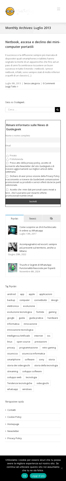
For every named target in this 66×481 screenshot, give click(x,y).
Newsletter (13, 431)
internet (38, 335)
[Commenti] (51, 218)
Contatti (11, 409)
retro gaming (49, 347)
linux (9, 341)
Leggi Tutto (10, 86)
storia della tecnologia (46, 365)
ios (48, 335)
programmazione (28, 347)
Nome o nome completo (17, 135)
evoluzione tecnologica (19, 312)
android (11, 294)
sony (41, 359)
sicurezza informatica (33, 353)
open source (23, 341)
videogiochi (43, 383)
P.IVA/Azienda (16, 159)
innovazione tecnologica (20, 329)
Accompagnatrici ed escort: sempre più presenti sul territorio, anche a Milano (38, 248)
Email (8, 145)
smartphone (13, 359)
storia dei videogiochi (18, 365)
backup (11, 300)
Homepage (13, 424)
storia (52, 359)
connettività (40, 300)
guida (22, 317)
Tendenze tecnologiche (19, 383)
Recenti (32, 218)
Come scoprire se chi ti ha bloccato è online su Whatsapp (38, 228)
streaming (12, 371)
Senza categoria (32, 83)
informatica (13, 323)
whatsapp (12, 389)
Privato (13, 155)
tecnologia (31, 377)
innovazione (30, 323)
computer (25, 300)
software (29, 359)
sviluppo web (14, 377)
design (54, 300)
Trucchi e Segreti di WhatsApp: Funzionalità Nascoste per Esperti (37, 266)
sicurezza (12, 353)
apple (32, 294)
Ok (24, 475)
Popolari (14, 218)
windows (27, 389)
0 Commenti (49, 83)
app (22, 294)
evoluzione (29, 306)
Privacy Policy (14, 438)
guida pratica (36, 317)
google (10, 317)
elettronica (13, 306)
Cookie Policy (14, 416)
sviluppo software (32, 371)
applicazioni (45, 294)
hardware (53, 317)
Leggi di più (38, 475)
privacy (11, 347)
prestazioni (41, 341)
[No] (61, 468)
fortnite (40, 312)
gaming (52, 312)
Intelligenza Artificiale (18, 335)
